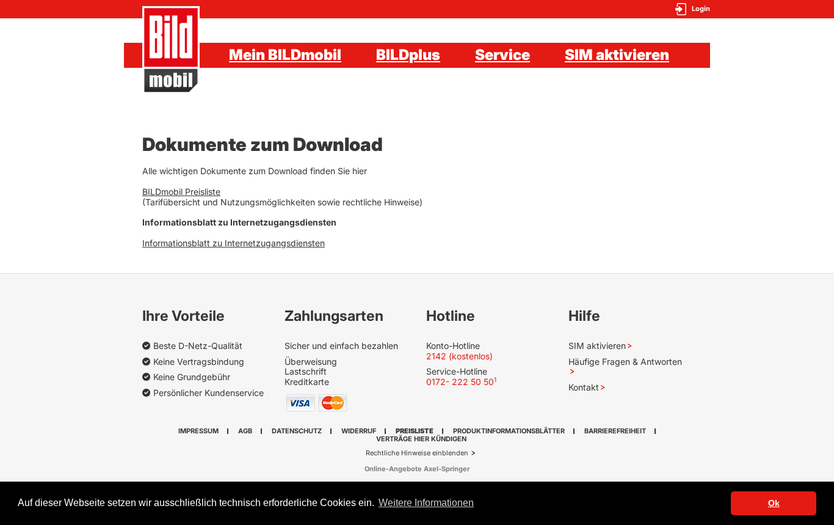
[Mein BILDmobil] (171, 50)
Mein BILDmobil (285, 55)
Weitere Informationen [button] (426, 502)
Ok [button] (774, 503)
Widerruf (358, 431)
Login (701, 9)
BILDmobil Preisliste (181, 191)
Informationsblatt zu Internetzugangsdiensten (233, 243)
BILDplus (408, 55)
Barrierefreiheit (615, 431)
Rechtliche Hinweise (399, 453)
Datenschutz (297, 431)
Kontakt (583, 387)
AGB (245, 431)
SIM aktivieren (617, 55)
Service (502, 55)
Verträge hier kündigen (421, 439)
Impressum (198, 431)
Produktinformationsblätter (509, 431)
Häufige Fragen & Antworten (625, 361)
